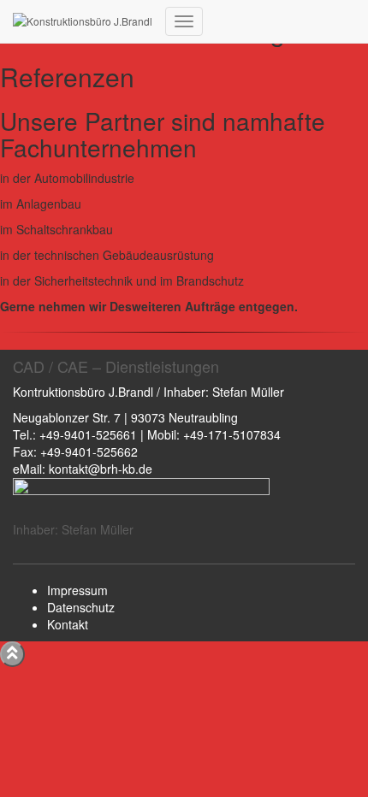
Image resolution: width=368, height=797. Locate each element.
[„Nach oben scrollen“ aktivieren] (12, 654)
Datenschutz (81, 607)
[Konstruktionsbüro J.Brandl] (82, 21)
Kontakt (67, 624)
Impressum (77, 590)
